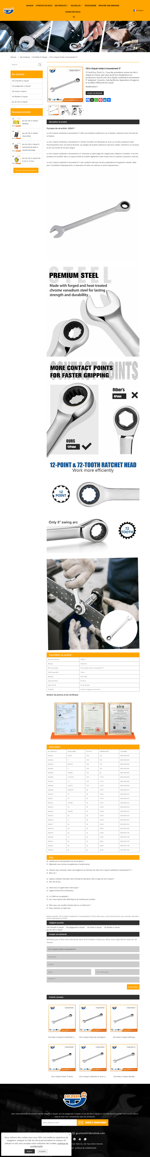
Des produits (25, 57)
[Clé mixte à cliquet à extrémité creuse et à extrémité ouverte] (62, 1017)
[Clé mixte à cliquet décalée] (124, 1057)
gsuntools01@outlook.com (90, 1133)
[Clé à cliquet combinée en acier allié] (93, 1057)
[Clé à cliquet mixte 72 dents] (62, 1057)
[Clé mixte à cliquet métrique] (124, 1017)
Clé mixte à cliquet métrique (124, 1037)
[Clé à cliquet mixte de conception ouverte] (93, 1017)
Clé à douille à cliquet (20, 81)
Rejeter (29, 1151)
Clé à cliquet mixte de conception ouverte (94, 1037)
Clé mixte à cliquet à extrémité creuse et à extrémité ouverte (63, 1037)
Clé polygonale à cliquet (21, 86)
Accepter (42, 1151)
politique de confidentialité (85, 1148)
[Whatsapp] (85, 1139)
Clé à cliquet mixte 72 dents (62, 1076)
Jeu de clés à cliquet (20, 102)
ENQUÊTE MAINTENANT (96, 1122)
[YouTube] (80, 1139)
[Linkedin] (74, 1139)
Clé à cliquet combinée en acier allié (93, 1076)
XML (72, 1148)
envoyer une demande (94, 93)
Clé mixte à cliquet (39, 57)
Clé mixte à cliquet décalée (124, 1076)
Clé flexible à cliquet (20, 96)
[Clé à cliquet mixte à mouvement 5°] (54, 110)
